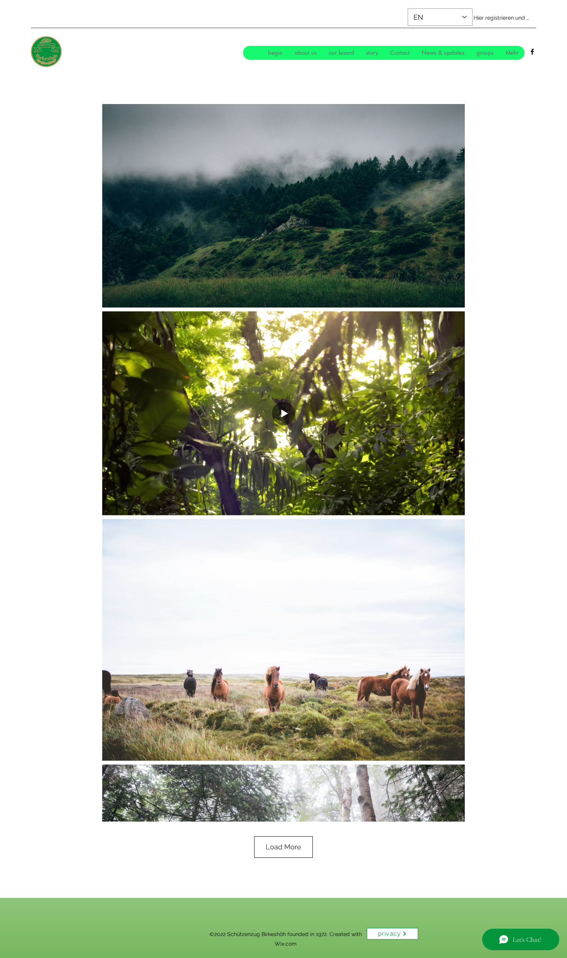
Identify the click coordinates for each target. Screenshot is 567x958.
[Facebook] (532, 51)
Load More (283, 847)
